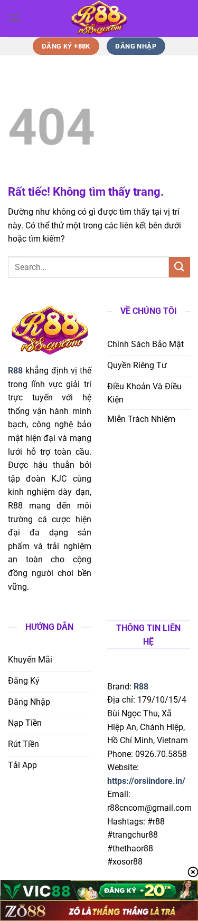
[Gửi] (179, 267)
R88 (141, 687)
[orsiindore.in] (99, 18)
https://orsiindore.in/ (146, 781)
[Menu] (14, 18)
